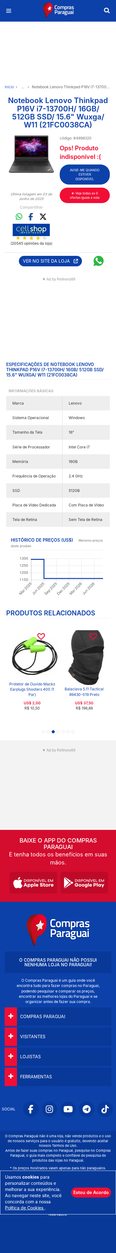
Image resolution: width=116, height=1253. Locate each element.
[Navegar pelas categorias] (8, 11)
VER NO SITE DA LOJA (48, 261)
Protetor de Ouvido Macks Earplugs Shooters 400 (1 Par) (32, 689)
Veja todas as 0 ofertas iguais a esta (85, 195)
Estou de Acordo (91, 1192)
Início (9, 87)
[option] (31, 154)
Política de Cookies (25, 1207)
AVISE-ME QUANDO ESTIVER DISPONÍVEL (85, 174)
